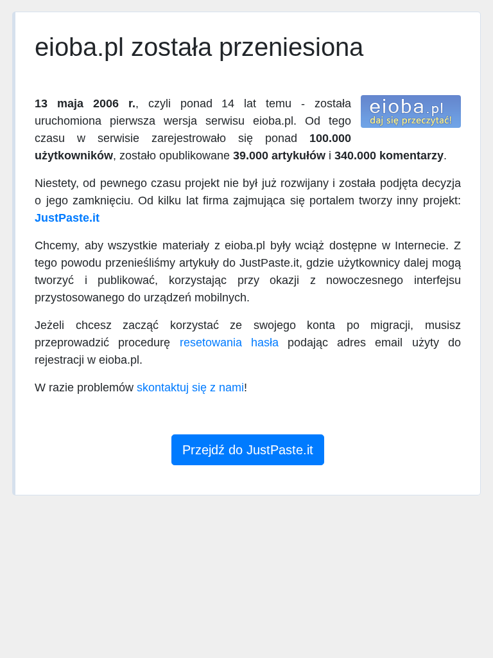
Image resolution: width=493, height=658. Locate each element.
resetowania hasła (229, 342)
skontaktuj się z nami (190, 387)
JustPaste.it (67, 217)
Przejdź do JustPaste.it (247, 450)
